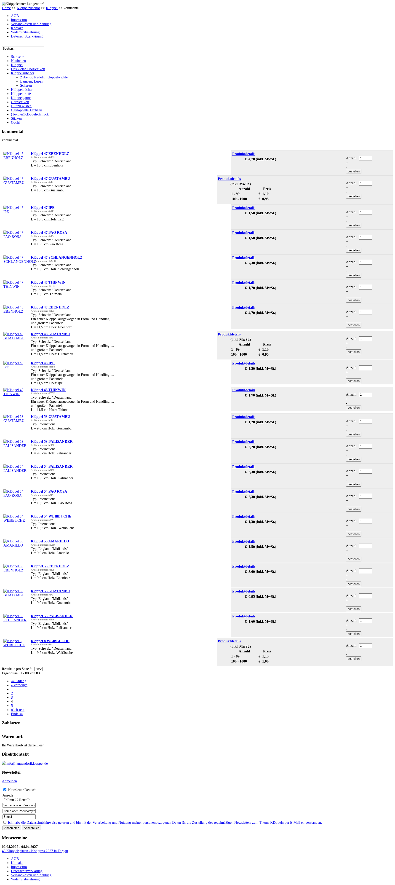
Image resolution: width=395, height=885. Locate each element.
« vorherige (19, 685)
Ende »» (17, 714)
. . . (32, 800)
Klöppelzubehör (28, 8)
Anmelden (9, 781)
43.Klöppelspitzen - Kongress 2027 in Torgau (35, 851)
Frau (10, 800)
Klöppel (52, 8)
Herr (22, 800)
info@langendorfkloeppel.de (27, 763)
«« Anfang (18, 681)
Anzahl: (352, 158)
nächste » (17, 710)
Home (6, 8)
